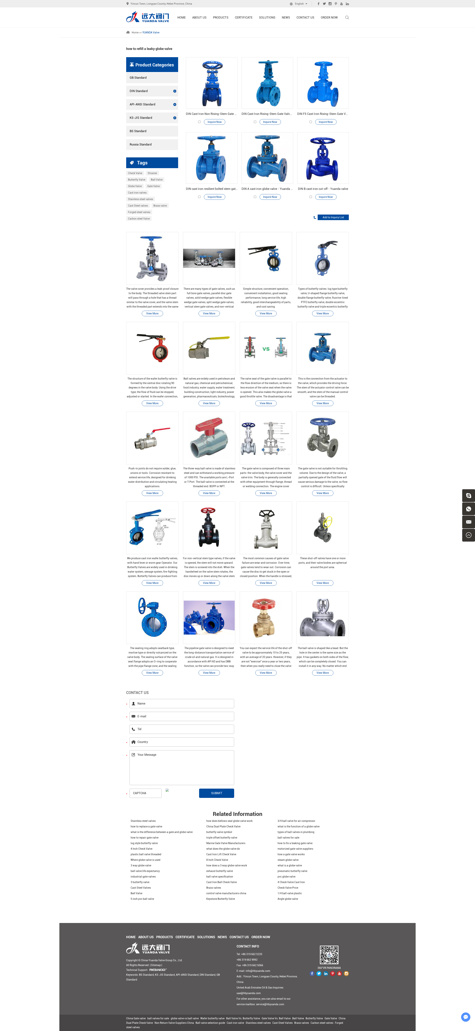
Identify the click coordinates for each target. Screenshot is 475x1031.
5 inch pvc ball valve (142, 898)
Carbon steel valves (322, 1022)
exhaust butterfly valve (219, 871)
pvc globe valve (286, 876)
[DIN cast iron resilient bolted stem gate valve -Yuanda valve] (211, 158)
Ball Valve (157, 179)
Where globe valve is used (145, 859)
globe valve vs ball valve (185, 1018)
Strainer (152, 173)
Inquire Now (215, 121)
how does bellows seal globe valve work (229, 820)
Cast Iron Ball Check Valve (221, 882)
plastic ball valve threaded (146, 854)
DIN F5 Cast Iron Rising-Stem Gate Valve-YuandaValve (323, 114)
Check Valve (135, 173)
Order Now (329, 17)
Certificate (244, 17)
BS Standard (138, 131)
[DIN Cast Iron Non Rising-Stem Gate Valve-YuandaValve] (211, 83)
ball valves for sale (288, 837)
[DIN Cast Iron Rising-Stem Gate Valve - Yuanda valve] (267, 83)
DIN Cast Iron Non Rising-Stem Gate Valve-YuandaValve (212, 114)
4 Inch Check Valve (141, 848)
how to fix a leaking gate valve (295, 843)
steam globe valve (288, 859)
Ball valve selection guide (210, 1022)
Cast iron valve (235, 1022)
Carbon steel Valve (139, 218)
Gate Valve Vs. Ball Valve (276, 1018)
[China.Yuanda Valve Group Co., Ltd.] (147, 16)
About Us (199, 17)
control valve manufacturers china (226, 893)
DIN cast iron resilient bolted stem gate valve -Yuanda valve (212, 189)
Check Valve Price (288, 887)
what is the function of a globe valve (299, 826)
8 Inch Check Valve (217, 859)
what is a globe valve (290, 865)
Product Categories (154, 65)
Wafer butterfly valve (212, 1018)
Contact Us (305, 17)
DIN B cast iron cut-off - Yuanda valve (323, 189)
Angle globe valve (288, 898)
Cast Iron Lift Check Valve (221, 854)
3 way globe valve (141, 865)
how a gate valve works (291, 854)
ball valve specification (219, 876)
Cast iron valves (137, 192)
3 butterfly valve (140, 882)
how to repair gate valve (144, 837)
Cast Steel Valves (141, 887)
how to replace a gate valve (146, 826)
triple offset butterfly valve (221, 837)
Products (220, 17)
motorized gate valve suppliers (295, 848)
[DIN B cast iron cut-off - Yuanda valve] (323, 158)
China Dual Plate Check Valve (223, 826)
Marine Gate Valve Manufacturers (225, 843)
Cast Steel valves (138, 205)
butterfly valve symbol (219, 832)
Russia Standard (141, 144)
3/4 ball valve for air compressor (296, 820)
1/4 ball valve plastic (290, 893)
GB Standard (138, 77)
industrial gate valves (143, 876)
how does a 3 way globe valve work (226, 865)
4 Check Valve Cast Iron (291, 882)
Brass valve (160, 205)
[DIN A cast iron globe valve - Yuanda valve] (267, 158)
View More (152, 313)
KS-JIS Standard (141, 118)
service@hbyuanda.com (270, 1004)
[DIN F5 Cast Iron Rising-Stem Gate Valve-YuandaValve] (323, 83)
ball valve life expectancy (145, 871)
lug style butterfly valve (144, 843)
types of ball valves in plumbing (296, 832)
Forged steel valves (139, 212)
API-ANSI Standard (142, 104)
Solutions (267, 17)
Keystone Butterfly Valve (220, 898)
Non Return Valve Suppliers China (174, 1022)
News (286, 17)
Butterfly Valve (136, 179)
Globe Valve (135, 186)
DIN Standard (139, 91)
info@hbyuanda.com (258, 970)
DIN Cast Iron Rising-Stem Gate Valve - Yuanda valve (267, 114)
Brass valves (213, 887)
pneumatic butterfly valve (292, 871)
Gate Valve (153, 186)
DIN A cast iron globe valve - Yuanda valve (267, 189)
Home (181, 17)
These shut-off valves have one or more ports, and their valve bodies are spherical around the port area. (323, 563)
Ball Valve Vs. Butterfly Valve (243, 1018)
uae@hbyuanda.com (249, 993)
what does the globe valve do (223, 848)
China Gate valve (136, 1018)
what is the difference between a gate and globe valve (162, 832)
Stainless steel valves (140, 199)
